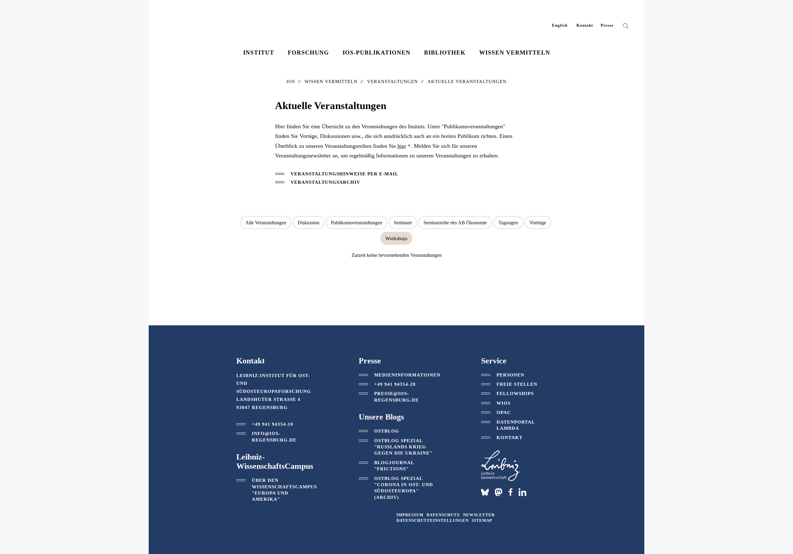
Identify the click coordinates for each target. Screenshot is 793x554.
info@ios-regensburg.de (274, 436)
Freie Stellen (517, 384)
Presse (607, 25)
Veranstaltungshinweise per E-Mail (344, 173)
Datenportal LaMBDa (516, 425)
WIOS (503, 403)
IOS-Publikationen (376, 52)
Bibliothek (445, 52)
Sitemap (482, 520)
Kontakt (584, 25)
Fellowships (515, 393)
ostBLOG (386, 431)
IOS (291, 81)
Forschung (308, 52)
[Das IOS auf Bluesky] (485, 492)
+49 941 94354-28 (395, 384)
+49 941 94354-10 (272, 424)
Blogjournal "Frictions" (394, 465)
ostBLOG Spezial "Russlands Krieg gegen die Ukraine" (403, 447)
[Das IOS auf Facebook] (510, 492)
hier (401, 146)
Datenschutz (443, 515)
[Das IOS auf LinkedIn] (522, 491)
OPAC (504, 412)
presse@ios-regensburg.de (396, 396)
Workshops (396, 238)
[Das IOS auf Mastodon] (498, 492)
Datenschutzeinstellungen (432, 520)
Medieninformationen (407, 374)
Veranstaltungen (392, 81)
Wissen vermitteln (514, 52)
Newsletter (479, 515)
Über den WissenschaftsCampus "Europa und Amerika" (284, 490)
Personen (510, 374)
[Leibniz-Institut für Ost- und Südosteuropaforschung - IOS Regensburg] (205, 22)
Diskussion (308, 222)
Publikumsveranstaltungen (356, 222)
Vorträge (537, 222)
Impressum (409, 515)
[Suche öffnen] (626, 27)
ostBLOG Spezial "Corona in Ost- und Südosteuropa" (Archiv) (403, 488)
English (559, 25)
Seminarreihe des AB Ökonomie (455, 222)
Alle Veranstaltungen (265, 222)
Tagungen (508, 222)
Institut (258, 52)
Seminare (403, 222)
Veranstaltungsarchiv (325, 182)
